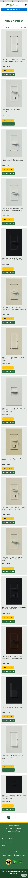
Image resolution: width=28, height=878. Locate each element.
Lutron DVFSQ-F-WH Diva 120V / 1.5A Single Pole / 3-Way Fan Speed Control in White (13, 60)
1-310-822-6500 (16, 831)
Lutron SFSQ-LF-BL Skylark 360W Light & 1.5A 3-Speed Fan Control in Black (14, 608)
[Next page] (19, 817)
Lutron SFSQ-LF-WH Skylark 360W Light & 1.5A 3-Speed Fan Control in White (13, 110)
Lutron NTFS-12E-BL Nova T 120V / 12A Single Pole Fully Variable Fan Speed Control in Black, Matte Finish (14, 797)
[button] (1, 5)
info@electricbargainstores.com (15, 830)
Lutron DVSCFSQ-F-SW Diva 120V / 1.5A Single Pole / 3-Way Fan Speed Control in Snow (12, 757)
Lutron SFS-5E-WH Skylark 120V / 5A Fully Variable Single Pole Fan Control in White (13, 160)
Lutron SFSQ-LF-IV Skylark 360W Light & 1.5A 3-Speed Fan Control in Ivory (13, 458)
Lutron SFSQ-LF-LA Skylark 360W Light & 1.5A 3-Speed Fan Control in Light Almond (14, 508)
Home (2, 15)
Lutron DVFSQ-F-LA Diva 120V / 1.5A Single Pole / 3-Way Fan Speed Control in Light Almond (13, 359)
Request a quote (14, 9)
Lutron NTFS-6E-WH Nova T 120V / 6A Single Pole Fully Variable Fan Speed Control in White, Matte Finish (13, 410)
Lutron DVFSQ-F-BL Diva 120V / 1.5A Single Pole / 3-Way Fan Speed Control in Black (13, 707)
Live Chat (13, 833)
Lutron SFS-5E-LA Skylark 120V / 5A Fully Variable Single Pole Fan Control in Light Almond (12, 559)
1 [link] (8, 817)
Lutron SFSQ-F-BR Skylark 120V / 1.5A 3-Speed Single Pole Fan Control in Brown (12, 657)
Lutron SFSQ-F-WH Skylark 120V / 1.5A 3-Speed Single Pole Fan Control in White (12, 209)
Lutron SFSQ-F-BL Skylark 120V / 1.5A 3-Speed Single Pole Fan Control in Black (12, 259)
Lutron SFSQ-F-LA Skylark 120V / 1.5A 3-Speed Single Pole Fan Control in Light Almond (14, 308)
